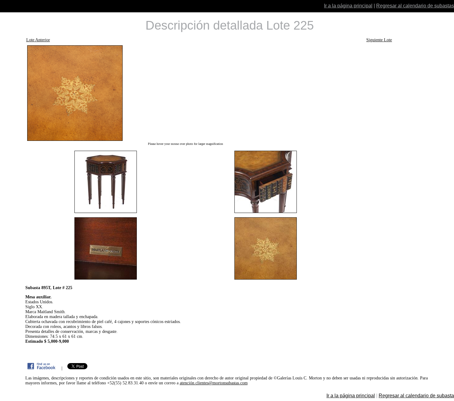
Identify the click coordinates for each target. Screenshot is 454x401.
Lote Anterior (38, 40)
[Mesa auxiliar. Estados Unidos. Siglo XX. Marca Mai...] (185, 93)
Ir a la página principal (348, 5)
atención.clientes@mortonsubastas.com (214, 383)
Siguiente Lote (379, 40)
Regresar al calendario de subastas (415, 5)
